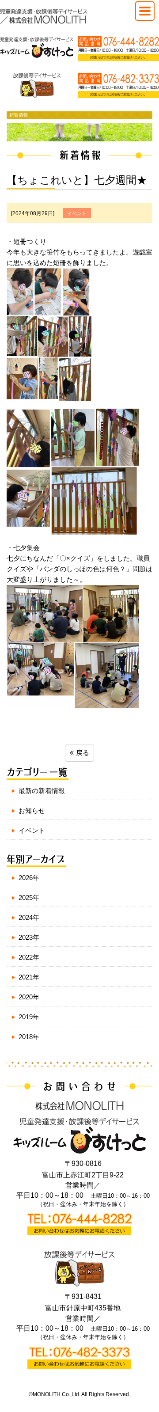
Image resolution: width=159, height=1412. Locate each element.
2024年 (29, 917)
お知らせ (32, 810)
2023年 (29, 937)
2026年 (29, 877)
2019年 (29, 1017)
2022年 (29, 957)
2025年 (29, 897)
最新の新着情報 (42, 790)
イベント (32, 830)
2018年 (29, 1036)
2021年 (29, 977)
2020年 (29, 997)
